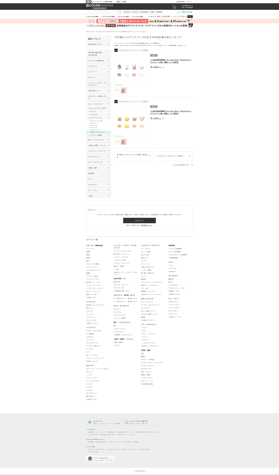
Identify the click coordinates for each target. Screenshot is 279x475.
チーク (88, 352)
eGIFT (152, 12)
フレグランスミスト (119, 328)
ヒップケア (89, 387)
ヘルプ (179, 12)
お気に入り (163, 67)
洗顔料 (88, 252)
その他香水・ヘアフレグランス (123, 335)
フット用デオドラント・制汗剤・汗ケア (125, 301)
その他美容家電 (173, 258)
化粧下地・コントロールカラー (95, 305)
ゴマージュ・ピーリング (93, 291)
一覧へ (190, 16)
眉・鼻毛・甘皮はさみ (147, 273)
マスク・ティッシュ (147, 381)
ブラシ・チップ (145, 264)
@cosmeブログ (112, 449)
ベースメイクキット (174, 305)
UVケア (135, 12)
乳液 (87, 261)
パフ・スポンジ (145, 248)
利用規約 (91, 432)
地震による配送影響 (163, 16)
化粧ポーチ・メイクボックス (149, 285)
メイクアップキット (174, 308)
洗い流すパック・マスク (93, 282)
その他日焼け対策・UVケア (122, 291)
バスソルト (117, 345)
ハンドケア (89, 375)
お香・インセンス (146, 372)
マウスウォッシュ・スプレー (176, 288)
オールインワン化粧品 (92, 264)
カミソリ (143, 276)
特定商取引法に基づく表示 (143, 432)
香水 (115, 325)
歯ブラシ (171, 282)
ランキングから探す (108, 16)
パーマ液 (116, 269)
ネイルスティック (94, 130)
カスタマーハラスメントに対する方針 (119, 442)
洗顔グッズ (144, 258)
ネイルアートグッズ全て (96, 121)
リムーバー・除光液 (119, 318)
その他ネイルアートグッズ (97, 132)
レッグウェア (172, 268)
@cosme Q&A (122, 449)
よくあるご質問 (92, 434)
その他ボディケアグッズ (148, 320)
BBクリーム (89, 308)
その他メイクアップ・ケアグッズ (151, 294)
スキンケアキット (173, 301)
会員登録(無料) (180, 1)
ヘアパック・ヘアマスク (121, 257)
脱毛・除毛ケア (90, 396)
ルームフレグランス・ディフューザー (152, 362)
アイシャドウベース (92, 343)
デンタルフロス (173, 285)
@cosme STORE (144, 449)
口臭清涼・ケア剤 (173, 291)
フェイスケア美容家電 (175, 248)
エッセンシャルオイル (147, 365)
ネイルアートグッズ (119, 315)
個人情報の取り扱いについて (124, 432)
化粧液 (88, 273)
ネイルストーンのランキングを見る (170, 156)
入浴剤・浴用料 (118, 342)
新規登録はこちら (146, 225)
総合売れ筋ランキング (95, 44)
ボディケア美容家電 (174, 252)
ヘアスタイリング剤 (119, 260)
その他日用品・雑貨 (147, 384)
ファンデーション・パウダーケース (151, 282)
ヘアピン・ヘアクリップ (148, 334)
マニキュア (117, 309)
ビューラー (144, 261)
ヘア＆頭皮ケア (144, 12)
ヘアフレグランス (119, 332)
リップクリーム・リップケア (94, 288)
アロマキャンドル (146, 369)
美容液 (88, 258)
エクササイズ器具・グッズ (149, 314)
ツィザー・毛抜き (146, 270)
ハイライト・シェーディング (94, 358)
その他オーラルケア (174, 294)
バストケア (89, 384)
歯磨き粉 (171, 279)
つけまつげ (89, 337)
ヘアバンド (144, 337)
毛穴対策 (159, 12)
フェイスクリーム (91, 267)
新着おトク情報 (121, 2)
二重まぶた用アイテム (147, 267)
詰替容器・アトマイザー (148, 291)
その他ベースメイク (92, 323)
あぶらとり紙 (145, 255)
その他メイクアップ (92, 361)
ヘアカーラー (145, 340)
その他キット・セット (175, 317)
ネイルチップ (93, 127)
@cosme (90, 449)
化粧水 (88, 255)
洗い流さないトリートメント (122, 254)
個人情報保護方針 (101, 442)
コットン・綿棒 (145, 252)
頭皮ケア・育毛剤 (119, 266)
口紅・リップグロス (92, 355)
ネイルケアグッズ (91, 393)
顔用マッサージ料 (91, 294)
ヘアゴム (143, 331)
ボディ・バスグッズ (147, 302)
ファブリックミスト (147, 378)
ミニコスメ (127, 12)
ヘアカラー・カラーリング (121, 263)
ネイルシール (93, 125)
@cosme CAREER (93, 452)
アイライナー (90, 349)
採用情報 (135, 442)
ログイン (189, 1)
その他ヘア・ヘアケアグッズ (149, 346)
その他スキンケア (91, 297)
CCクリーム (89, 311)
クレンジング (90, 248)
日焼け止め (117, 282)
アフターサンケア (119, 288)
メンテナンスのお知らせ (179, 16)
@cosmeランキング (100, 449)
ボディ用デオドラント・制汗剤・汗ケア (125, 298)
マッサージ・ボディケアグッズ (150, 305)
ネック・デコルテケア (92, 381)
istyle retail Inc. (140, 471)
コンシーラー (90, 314)
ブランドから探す (123, 16)
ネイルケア (89, 390)
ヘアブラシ (144, 327)
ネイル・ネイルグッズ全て (97, 108)
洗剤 (142, 353)
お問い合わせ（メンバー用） (125, 434)
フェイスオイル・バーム (93, 270)
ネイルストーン (94, 123)
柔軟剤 (143, 356)
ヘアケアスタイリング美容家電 (177, 255)
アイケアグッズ (145, 308)
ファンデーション (91, 317)
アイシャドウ (90, 340)
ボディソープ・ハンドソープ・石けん (97, 369)
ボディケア (89, 372)
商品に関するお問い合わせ (107, 434)
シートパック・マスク (92, 279)
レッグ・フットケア (92, 378)
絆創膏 (143, 317)
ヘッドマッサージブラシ (148, 343)
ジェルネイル (117, 312)
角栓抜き (143, 279)
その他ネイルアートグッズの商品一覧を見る (132, 156)
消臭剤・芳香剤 (145, 375)
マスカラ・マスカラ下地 (93, 331)
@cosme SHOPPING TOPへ (181, 165)
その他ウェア (172, 271)
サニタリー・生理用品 (147, 359)
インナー (171, 265)
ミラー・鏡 (144, 288)
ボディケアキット (173, 311)
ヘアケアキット (173, 314)
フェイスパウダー (91, 320)
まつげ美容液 (90, 334)
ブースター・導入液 (92, 276)
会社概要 (91, 442)
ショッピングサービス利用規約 (105, 432)
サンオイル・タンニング (121, 285)
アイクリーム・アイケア (93, 285)
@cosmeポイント (133, 449)
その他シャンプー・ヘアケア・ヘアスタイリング (125, 273)
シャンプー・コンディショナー (123, 251)
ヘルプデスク (157, 432)
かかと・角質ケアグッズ (148, 311)
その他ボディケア (91, 399)
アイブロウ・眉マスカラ (93, 346)
